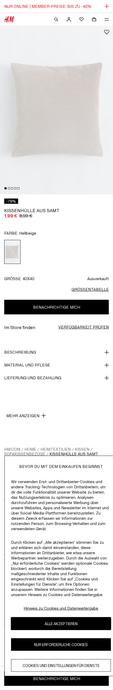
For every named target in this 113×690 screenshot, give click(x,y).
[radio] (12, 252)
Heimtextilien (55, 449)
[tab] (5, 188)
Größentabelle (90, 289)
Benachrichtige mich (56, 307)
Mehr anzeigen (22, 416)
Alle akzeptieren (61, 623)
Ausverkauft (98, 278)
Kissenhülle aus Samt (73, 454)
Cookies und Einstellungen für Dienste (61, 665)
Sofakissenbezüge (24, 454)
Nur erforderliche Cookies (61, 644)
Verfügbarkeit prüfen (83, 327)
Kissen (82, 449)
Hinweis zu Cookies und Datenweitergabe (61, 608)
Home (30, 449)
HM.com (12, 449)
